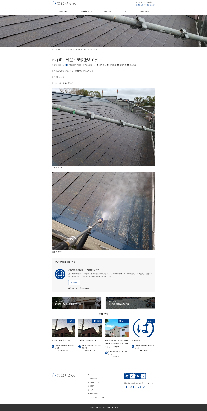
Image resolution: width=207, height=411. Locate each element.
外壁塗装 (113, 65)
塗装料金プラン (93, 382)
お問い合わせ (93, 394)
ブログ (90, 390)
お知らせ (102, 65)
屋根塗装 (123, 65)
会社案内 (91, 386)
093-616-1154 (148, 4)
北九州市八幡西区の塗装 (97, 407)
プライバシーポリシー (96, 397)
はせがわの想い (93, 378)
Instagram (85, 288)
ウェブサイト (74, 288)
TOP (89, 375)
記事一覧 (74, 282)
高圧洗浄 (133, 65)
